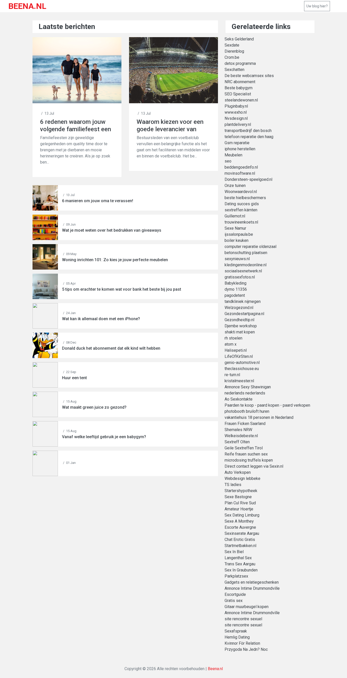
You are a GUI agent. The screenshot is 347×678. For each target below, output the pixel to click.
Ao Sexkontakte (239, 399)
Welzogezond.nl (239, 307)
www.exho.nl (236, 112)
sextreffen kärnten (241, 210)
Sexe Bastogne (238, 496)
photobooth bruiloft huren (247, 411)
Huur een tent (74, 377)
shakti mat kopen (240, 332)
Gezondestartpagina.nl (244, 313)
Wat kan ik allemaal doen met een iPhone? (101, 318)
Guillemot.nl (235, 216)
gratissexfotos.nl (240, 277)
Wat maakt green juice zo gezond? (94, 407)
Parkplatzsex (236, 576)
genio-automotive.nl (242, 362)
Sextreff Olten (237, 441)
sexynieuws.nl (237, 258)
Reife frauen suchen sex (246, 454)
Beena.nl (215, 668)
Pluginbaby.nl (236, 106)
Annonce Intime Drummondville (252, 588)
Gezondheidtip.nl (239, 319)
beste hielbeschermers (245, 197)
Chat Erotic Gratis (240, 539)
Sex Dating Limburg (242, 515)
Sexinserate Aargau (242, 533)
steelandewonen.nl (241, 100)
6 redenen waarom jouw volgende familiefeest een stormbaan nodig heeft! (75, 125)
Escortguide (235, 594)
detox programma (240, 63)
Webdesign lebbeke (242, 478)
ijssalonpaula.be (239, 234)
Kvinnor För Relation (242, 643)
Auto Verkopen (238, 472)
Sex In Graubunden (241, 570)
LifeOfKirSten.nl (239, 356)
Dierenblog (234, 51)
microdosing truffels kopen (249, 460)
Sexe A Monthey (239, 521)
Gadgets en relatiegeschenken (252, 582)
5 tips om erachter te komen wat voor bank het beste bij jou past (121, 289)
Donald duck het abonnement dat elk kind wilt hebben (111, 348)
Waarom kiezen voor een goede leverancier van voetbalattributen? (170, 125)
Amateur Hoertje (239, 509)
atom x (230, 344)
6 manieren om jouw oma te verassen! (97, 200)
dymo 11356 (236, 289)
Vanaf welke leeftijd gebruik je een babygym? (104, 436)
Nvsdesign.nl (236, 118)
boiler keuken (236, 240)
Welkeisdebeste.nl (241, 435)
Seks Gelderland (239, 39)
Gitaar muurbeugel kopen (247, 606)
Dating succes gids (242, 203)
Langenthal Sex (238, 557)
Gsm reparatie (237, 142)
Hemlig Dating (237, 637)
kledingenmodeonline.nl (245, 264)
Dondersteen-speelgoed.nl (248, 179)
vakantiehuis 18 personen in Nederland (259, 417)
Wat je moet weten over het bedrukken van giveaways (111, 230)
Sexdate (232, 45)
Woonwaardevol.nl (241, 191)
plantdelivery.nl (238, 124)
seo (228, 161)
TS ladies (233, 484)
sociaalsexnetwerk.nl (243, 271)
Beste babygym (239, 87)
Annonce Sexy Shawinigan (248, 387)
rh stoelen (233, 338)
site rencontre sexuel (243, 618)
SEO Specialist (238, 94)
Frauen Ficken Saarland (245, 423)
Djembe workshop (241, 325)
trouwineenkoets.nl (241, 222)
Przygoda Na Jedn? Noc (246, 649)
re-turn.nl (232, 374)
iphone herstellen (240, 148)
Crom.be (232, 57)
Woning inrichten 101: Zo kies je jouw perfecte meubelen (115, 259)
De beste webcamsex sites (249, 75)
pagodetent (235, 295)
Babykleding (235, 283)
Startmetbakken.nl (240, 545)
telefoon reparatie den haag (249, 136)
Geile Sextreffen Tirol (244, 448)
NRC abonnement (240, 81)
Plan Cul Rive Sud (240, 502)
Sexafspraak (236, 631)
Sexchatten (234, 69)
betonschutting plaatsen (246, 252)
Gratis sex (234, 600)
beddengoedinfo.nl (241, 167)
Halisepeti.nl (236, 350)
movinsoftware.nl (240, 173)
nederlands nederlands (245, 393)
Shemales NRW (238, 429)
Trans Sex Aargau (240, 564)
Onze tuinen (235, 185)
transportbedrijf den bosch (248, 130)
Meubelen (233, 155)
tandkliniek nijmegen (243, 301)
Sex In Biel (234, 551)
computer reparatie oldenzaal (250, 246)
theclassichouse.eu (242, 368)
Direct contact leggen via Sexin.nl (254, 466)
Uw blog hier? (317, 6)
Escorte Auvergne (240, 527)
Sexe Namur (235, 228)
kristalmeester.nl (239, 380)
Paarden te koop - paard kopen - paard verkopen (267, 405)
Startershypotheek (241, 490)
